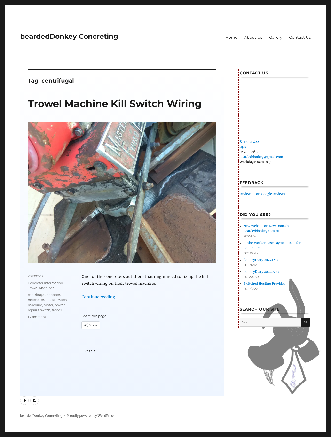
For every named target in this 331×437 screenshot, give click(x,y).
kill (48, 300)
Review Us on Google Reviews (262, 194)
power (60, 305)
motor (48, 305)
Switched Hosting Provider (264, 284)
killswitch (59, 300)
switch (45, 310)
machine (35, 305)
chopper (53, 295)
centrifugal (36, 295)
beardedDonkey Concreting (69, 36)
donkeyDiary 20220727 (261, 272)
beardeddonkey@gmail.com (261, 157)
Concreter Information (45, 283)
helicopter (36, 300)
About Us (253, 37)
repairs (33, 310)
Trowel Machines (41, 288)
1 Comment (37, 317)
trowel (57, 310)
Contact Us (300, 37)
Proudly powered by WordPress (91, 416)
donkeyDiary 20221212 (261, 260)
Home (231, 37)
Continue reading (98, 296)
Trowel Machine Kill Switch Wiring (115, 103)
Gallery (275, 37)
